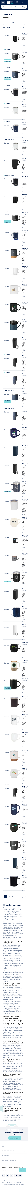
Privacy (21, 1180)
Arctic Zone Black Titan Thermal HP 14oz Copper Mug (24, 579)
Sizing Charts (5, 1180)
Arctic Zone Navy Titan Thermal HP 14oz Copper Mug (24, 489)
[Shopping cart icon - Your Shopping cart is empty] (25, 4)
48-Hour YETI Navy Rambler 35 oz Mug (24, 417)
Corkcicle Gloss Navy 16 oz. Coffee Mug (24, 614)
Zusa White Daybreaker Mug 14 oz (24, 110)
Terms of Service (13, 1180)
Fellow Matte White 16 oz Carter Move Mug (23, 633)
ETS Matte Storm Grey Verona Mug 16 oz (23, 830)
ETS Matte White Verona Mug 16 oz (23, 775)
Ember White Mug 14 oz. (23, 272)
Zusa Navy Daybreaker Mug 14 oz (24, 128)
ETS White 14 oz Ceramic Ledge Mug (24, 721)
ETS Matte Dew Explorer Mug (24, 757)
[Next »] (23, 899)
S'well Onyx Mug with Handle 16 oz (23, 165)
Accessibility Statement (15, 1182)
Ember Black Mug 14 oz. (23, 200)
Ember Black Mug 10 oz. (23, 39)
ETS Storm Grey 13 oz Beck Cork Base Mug (23, 256)
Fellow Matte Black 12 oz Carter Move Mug (23, 346)
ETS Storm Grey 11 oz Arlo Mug (23, 847)
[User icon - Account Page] (22, 4)
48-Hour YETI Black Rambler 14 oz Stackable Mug (24, 220)
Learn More (5, 17)
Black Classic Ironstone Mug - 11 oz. (24, 309)
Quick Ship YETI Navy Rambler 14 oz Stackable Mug (24, 77)
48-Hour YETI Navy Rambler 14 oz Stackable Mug (24, 399)
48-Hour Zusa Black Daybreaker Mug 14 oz (24, 182)
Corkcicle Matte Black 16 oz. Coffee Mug (24, 883)
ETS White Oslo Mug (23, 290)
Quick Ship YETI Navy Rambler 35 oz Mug (24, 381)
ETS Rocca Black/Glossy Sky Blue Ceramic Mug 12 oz (25, 542)
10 (19, 897)
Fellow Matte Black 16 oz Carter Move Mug (23, 471)
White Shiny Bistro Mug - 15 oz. (23, 739)
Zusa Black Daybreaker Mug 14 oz (24, 92)
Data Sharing (5, 1182)
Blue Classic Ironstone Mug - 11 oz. (24, 434)
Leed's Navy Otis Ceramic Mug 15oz (24, 327)
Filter (14, 23)
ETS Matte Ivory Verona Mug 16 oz (23, 524)
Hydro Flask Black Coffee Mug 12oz (23, 685)
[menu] (14, 1146)
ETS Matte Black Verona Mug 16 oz (23, 649)
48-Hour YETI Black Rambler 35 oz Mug (24, 794)
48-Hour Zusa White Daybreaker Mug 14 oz (24, 146)
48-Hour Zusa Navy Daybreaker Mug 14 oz (24, 236)
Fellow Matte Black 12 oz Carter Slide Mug (23, 597)
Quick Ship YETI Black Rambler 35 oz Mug (24, 364)
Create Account (15, 1138)
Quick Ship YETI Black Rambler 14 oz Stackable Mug (24, 59)
